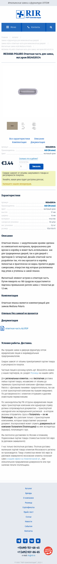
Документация (38, 142)
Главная (4, 37)
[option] (28, 92)
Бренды (28, 493)
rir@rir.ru (31, 555)
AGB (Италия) (50, 150)
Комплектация (19, 142)
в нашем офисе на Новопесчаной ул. (23, 459)
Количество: (24, 162)
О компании (28, 498)
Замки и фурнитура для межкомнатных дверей (20, 40)
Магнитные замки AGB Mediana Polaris (16, 46)
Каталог (15, 37)
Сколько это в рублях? (28, 158)
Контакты (28, 531)
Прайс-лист (28, 512)
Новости (28, 521)
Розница (34, 373)
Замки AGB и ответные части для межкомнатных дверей (23, 43)
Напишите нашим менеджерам (17, 184)
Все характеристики (19, 138)
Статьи (28, 517)
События (28, 526)
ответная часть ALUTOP (16, 328)
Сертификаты (28, 507)
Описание (39, 138)
